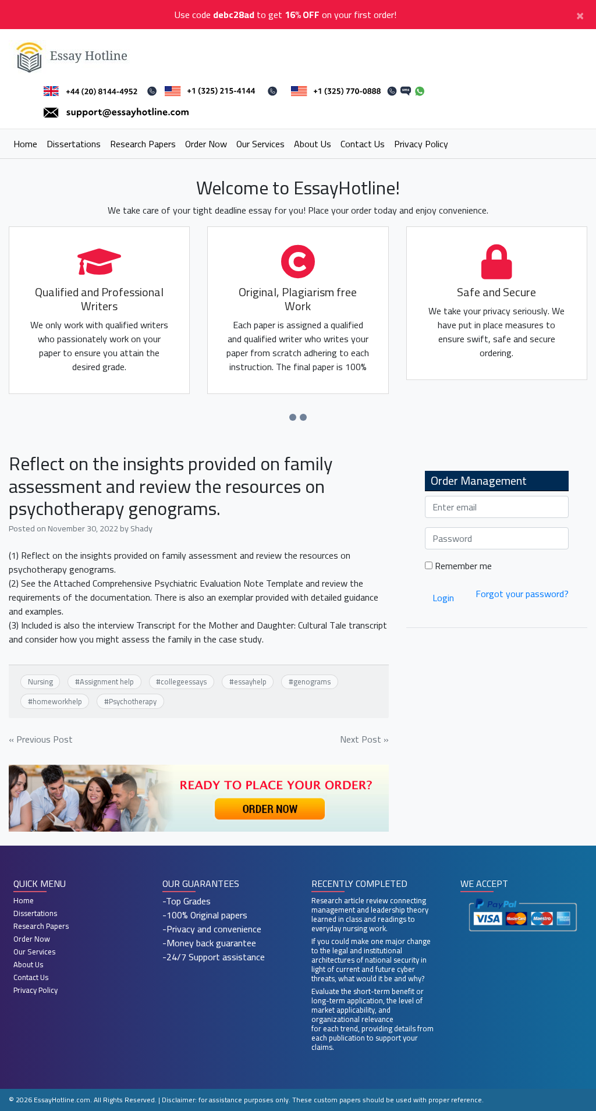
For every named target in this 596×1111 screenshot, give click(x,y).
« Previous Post (41, 739)
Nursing (40, 681)
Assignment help (107, 681)
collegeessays (184, 681)
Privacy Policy (421, 143)
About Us (312, 143)
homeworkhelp (57, 701)
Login (443, 597)
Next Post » (364, 739)
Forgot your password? (522, 593)
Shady (141, 528)
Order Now (206, 143)
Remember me (462, 566)
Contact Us (362, 143)
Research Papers (143, 143)
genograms (312, 681)
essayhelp (250, 681)
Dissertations (74, 143)
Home (25, 143)
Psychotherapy (133, 701)
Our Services (260, 143)
